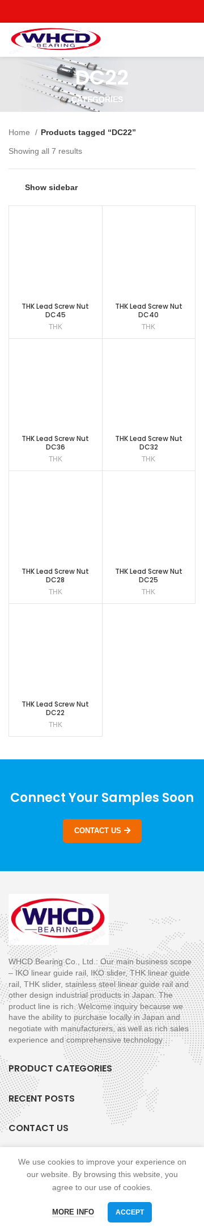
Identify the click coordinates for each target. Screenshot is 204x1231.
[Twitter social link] (89, 11)
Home (20, 132)
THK (55, 327)
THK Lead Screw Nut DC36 (55, 443)
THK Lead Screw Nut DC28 (55, 575)
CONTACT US (97, 830)
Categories (97, 99)
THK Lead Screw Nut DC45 (55, 310)
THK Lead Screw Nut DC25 (148, 575)
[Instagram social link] (102, 11)
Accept (130, 1212)
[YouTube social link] (115, 11)
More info (73, 1212)
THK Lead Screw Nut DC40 (148, 310)
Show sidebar (51, 187)
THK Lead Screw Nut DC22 (55, 708)
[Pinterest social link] (128, 11)
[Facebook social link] (76, 11)
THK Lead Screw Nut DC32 (148, 443)
